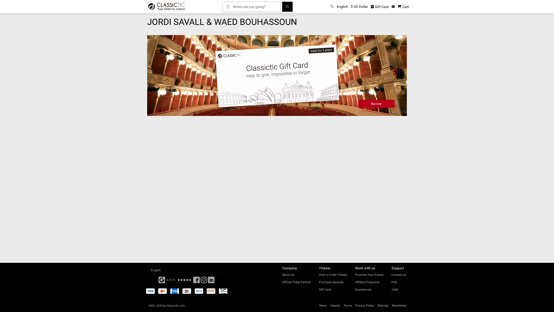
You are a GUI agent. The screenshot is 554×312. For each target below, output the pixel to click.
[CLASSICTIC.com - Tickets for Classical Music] (166, 6)
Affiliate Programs (367, 282)
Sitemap (382, 305)
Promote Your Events (369, 274)
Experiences (363, 289)
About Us (288, 274)
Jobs (394, 289)
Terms (348, 305)
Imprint (335, 305)
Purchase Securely (331, 282)
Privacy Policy (364, 305)
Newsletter (399, 305)
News (323, 305)
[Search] (287, 7)
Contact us (398, 274)
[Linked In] (211, 281)
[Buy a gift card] (277, 75)
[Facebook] (162, 279)
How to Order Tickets (333, 274)
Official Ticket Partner (296, 282)
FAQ (394, 282)
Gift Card (381, 7)
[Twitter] (204, 281)
